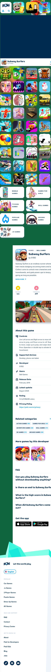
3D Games (21, 432)
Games (31, 250)
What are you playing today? (9, 11)
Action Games (23, 423)
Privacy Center (9, 626)
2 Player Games (10, 593)
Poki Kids (7, 647)
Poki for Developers (11, 642)
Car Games (8, 583)
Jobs (5, 656)
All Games (8, 606)
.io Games (8, 588)
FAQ (5, 617)
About (6, 637)
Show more (20, 279)
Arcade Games (36, 432)
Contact (7, 622)
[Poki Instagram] (12, 663)
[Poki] (5, 5)
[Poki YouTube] (18, 663)
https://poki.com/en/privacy (29, 407)
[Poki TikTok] (6, 663)
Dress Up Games (10, 602)
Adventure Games (24, 428)
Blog (5, 651)
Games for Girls (40, 423)
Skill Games (41, 250)
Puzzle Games (9, 597)
